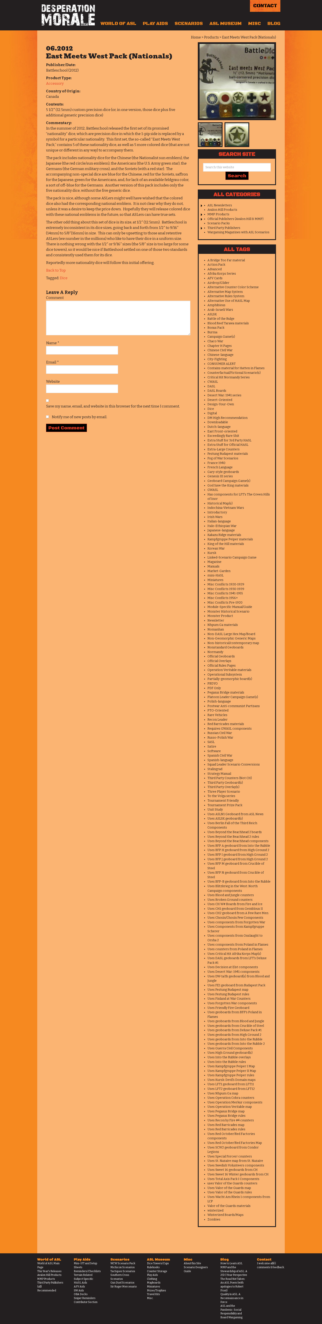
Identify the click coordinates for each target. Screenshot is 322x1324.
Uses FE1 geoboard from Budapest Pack (236, 985)
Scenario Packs (218, 223)
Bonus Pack (215, 328)
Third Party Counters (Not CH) (229, 778)
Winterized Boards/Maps (225, 1215)
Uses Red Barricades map (225, 1125)
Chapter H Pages (219, 346)
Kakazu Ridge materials (224, 535)
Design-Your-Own (220, 404)
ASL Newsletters (219, 205)
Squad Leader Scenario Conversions (233, 764)
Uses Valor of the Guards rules (229, 1192)
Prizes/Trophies (156, 1290)
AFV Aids (79, 1286)
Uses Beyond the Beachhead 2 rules (233, 837)
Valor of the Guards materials (229, 1206)
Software (214, 751)
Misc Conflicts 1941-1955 (225, 593)
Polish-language (219, 701)
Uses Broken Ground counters (230, 900)
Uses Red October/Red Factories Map (234, 1143)
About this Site (192, 1263)
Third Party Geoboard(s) (225, 783)
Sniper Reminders (85, 1298)
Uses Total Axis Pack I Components (233, 1179)
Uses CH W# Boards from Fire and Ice (234, 904)
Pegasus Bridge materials (225, 692)
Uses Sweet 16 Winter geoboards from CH (238, 1174)
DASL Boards (216, 391)
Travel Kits (153, 1294)
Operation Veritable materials (229, 670)
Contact (265, 6)
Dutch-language (219, 427)
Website (53, 381)
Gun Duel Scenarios (122, 1282)
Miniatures (215, 580)
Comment (55, 297)
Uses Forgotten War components (232, 1003)
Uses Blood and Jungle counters (230, 895)
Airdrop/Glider (218, 283)
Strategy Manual (219, 774)
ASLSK (212, 314)
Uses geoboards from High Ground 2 (234, 1035)
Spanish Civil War (219, 755)
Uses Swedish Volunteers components (235, 1165)
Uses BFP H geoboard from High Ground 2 (238, 850)
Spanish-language (220, 760)
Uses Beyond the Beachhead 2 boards (234, 832)
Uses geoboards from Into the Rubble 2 (236, 1044)
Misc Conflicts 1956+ (222, 598)
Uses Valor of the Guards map (229, 1188)
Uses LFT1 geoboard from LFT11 (230, 1084)
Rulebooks (153, 1267)
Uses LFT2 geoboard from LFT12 (231, 1089)
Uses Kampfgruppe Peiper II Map (231, 1071)
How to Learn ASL (231, 1263)
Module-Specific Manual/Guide (229, 607)
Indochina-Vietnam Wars (225, 508)
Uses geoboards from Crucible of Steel (235, 1026)
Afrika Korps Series (221, 274)
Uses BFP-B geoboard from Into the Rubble (239, 881)
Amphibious (216, 305)
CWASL (212, 382)
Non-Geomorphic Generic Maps (231, 638)
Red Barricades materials (225, 724)
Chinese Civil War (220, 350)
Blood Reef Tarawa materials (228, 323)
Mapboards (154, 1282)
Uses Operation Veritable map (229, 1107)
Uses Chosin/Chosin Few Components (235, 918)
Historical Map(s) (220, 503)
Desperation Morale (68, 15)
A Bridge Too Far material (226, 260)
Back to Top (56, 270)
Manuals (213, 566)
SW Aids (79, 1290)
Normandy (215, 652)
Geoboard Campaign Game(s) (228, 481)
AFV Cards (215, 278)
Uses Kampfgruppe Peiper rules (230, 1075)
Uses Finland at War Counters (229, 999)
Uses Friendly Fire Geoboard (228, 1008)
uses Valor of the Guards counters (232, 1183)
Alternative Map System (225, 292)
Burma (212, 332)
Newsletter (215, 620)
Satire (211, 746)
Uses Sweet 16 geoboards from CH (232, 1170)
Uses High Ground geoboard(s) (230, 1053)
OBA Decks (81, 1294)
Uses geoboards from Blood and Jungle (235, 1021)
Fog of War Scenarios (222, 458)
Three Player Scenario (223, 792)
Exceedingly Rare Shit (223, 436)
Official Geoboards (221, 656)
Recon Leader (217, 720)
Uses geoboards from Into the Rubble (234, 1039)
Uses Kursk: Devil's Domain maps (231, 1080)
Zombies (213, 1219)
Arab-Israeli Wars (220, 310)
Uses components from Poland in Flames (237, 944)
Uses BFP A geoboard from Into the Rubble (238, 846)
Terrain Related (83, 1275)
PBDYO (212, 683)
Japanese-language (221, 530)
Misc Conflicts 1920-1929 (225, 584)
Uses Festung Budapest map (227, 990)
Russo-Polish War (220, 737)
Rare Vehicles (217, 715)
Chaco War (215, 341)
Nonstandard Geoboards (225, 647)
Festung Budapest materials (227, 454)
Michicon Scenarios (122, 1267)
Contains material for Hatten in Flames (236, 368)
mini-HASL (215, 575)
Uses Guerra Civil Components (230, 1048)
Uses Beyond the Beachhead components (238, 841)
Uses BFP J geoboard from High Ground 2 (237, 859)
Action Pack (216, 265)
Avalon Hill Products (222, 210)
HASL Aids (80, 1282)
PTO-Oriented (217, 710)
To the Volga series (221, 796)
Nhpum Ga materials (222, 625)
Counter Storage (157, 1271)
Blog (273, 23)
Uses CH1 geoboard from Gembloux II (235, 909)
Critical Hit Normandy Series (228, 377)
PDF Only (214, 688)
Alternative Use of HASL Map (228, 301)
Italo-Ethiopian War (222, 526)
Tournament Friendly (223, 800)
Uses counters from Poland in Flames (235, 949)
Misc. (150, 1298)
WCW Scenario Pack (122, 1263)
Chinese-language (220, 355)
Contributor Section (85, 1302)
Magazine (214, 562)
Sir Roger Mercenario (123, 1286)
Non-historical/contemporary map (233, 643)
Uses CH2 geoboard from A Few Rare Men (237, 913)
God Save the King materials (228, 485)
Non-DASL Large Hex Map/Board (231, 634)
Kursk (211, 553)
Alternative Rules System (225, 296)
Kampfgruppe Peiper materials (230, 539)
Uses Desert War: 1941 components (233, 972)
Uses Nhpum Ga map (222, 1093)
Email (52, 362)
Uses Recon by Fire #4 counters (230, 1120)
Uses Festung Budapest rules (228, 994)
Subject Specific (83, 1278)
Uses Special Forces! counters (229, 1156)
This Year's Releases (49, 1271)
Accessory (55, 83)
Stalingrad (214, 769)
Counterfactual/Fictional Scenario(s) (234, 373)
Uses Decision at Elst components (232, 967)
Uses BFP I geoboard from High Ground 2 (237, 855)
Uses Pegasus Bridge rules (226, 1116)
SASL (211, 742)
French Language (220, 467)
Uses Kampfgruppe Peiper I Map (231, 1066)
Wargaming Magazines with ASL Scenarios (238, 232)
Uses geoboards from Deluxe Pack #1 (234, 1030)
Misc (254, 23)
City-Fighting (217, 359)
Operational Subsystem (224, 674)
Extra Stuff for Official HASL (227, 445)
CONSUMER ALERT (221, 364)
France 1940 (216, 463)
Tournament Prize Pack (224, 805)
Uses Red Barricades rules (226, 1129)
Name (52, 343)
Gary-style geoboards (223, 472)
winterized (215, 1210)
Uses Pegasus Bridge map (226, 1111)
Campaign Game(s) (221, 337)
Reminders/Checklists (87, 1271)
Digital (212, 413)
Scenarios (189, 23)
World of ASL (118, 23)
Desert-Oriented (219, 400)
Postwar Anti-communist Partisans (233, 706)
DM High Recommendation (227, 418)
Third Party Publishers (223, 228)
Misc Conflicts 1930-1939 (225, 589)
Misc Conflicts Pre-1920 (224, 602)
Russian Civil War (219, 733)
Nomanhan (215, 629)
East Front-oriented (222, 431)
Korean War (216, 548)
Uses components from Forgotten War (236, 922)
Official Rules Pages (221, 665)
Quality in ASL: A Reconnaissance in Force (231, 1298)
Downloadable (217, 422)
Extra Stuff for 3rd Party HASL (229, 440)
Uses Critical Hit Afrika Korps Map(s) (234, 954)
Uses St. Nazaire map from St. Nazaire (235, 1161)
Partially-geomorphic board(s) (229, 679)
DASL (211, 386)
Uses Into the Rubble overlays (229, 1057)
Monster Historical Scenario (228, 611)
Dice (63, 278)
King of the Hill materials (225, 544)
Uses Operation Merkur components (234, 1102)
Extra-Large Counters (223, 449)
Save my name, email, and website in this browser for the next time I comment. (113, 406)
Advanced (214, 269)
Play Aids (155, 23)
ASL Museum (225, 23)
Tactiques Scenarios (122, 1271)
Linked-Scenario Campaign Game (232, 557)
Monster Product (220, 616)
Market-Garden (218, 571)
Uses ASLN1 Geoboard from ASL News (235, 814)
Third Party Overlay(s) (223, 787)
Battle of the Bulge (220, 319)
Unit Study (215, 809)
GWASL (212, 490)
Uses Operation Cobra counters (230, 1098)
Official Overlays (219, 661)
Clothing (152, 1278)
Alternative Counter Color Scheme (233, 287)
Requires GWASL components (229, 728)
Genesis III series (220, 476)
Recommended (46, 1290)
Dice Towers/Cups (158, 1263)
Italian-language (219, 521)
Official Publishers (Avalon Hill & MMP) (235, 219)
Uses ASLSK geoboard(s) (225, 818)
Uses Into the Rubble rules (226, 1062)
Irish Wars (215, 517)
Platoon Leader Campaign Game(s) (232, 697)
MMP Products (218, 214)
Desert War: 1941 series (224, 395)
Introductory (217, 512)
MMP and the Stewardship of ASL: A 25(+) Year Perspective (233, 1271)
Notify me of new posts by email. (79, 417)
